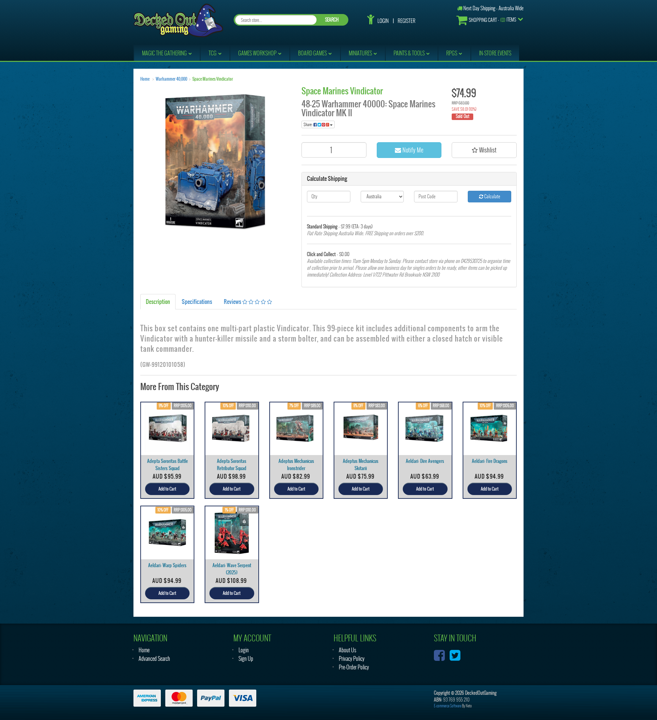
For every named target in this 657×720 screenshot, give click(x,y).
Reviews (233, 301)
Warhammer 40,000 (171, 79)
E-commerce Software (447, 706)
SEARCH (332, 19)
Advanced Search (154, 659)
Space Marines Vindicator (212, 79)
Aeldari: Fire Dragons (489, 461)
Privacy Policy (351, 659)
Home (145, 79)
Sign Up (246, 659)
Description (158, 301)
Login (383, 21)
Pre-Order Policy (354, 667)
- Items (492, 20)
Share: (308, 124)
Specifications (197, 301)
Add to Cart (167, 489)
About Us (347, 650)
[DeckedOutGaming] (178, 19)
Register (406, 21)
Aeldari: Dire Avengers (425, 461)
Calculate (491, 196)
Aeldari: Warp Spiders (167, 565)
